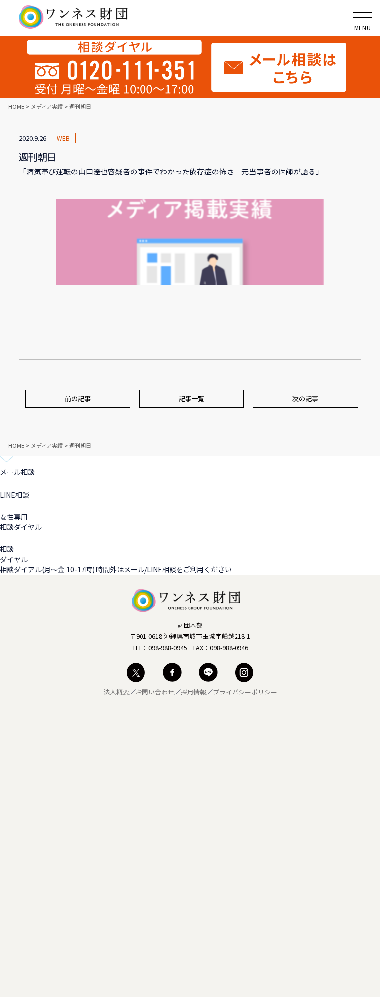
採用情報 (193, 691)
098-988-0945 (167, 647)
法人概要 (116, 691)
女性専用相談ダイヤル (21, 522)
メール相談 (17, 472)
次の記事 (305, 398)
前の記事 (78, 398)
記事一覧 (191, 398)
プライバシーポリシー (245, 691)
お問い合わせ (155, 691)
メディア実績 (47, 106)
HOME (16, 106)
